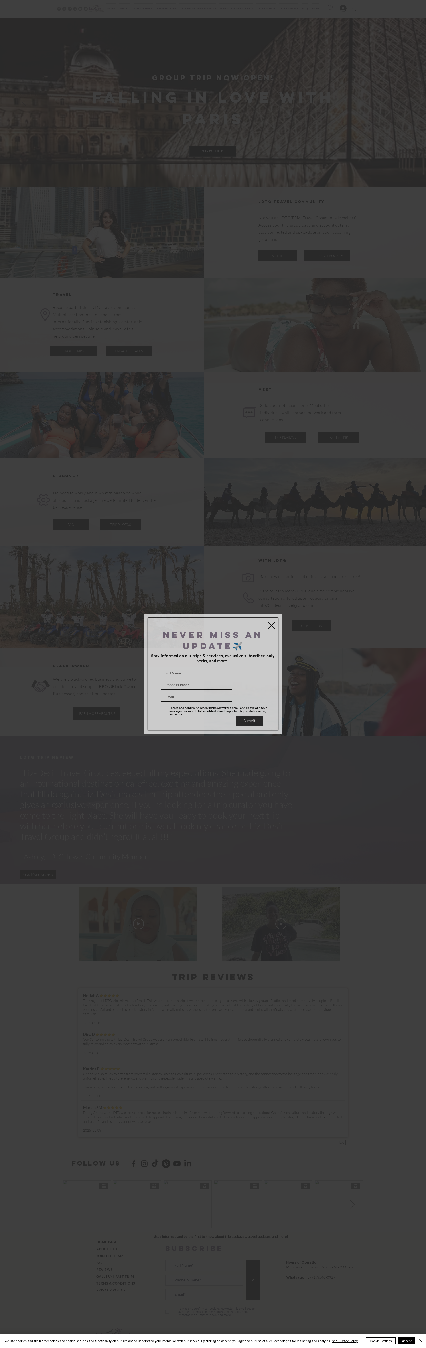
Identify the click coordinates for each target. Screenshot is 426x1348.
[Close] (420, 1340)
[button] (271, 625)
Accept (407, 1341)
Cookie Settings (381, 1341)
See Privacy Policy (345, 1341)
